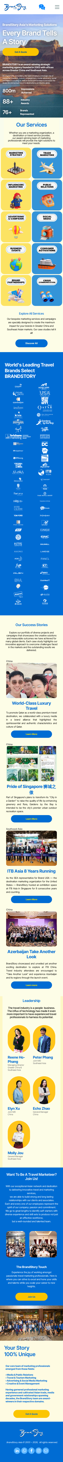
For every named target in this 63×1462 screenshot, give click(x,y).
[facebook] (31, 1451)
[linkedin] (17, 1451)
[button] (57, 7)
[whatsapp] (24, 1451)
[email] (46, 1451)
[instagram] (38, 1451)
